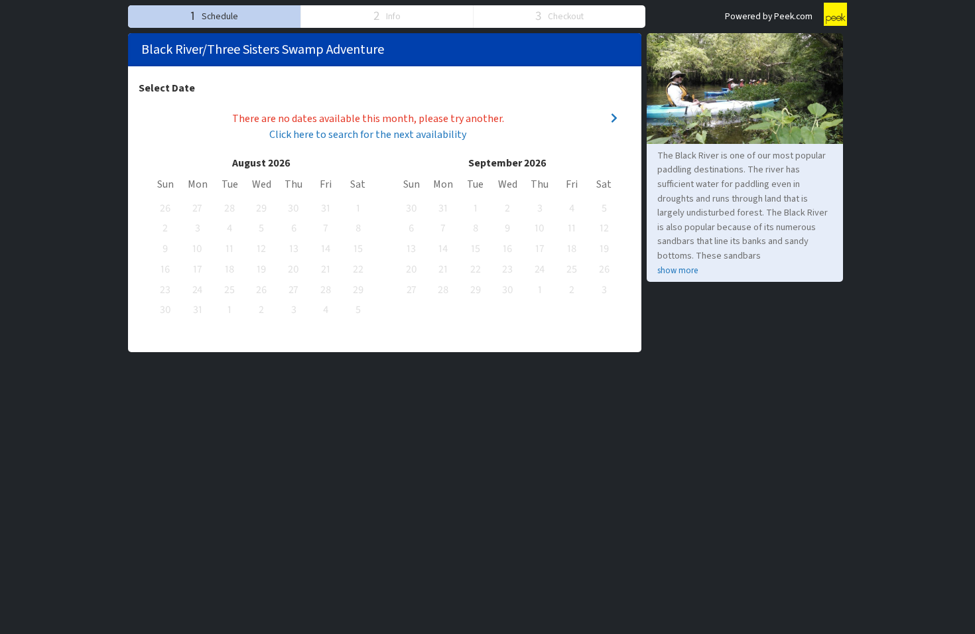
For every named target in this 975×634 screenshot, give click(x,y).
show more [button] (677, 271)
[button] (214, 16)
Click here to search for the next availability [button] (367, 134)
